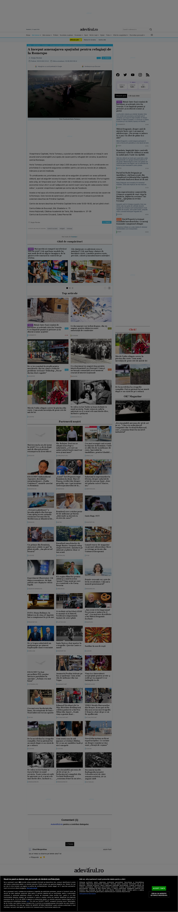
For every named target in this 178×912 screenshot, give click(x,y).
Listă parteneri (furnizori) (87, 893)
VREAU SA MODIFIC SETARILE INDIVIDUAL (159, 894)
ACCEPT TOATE (159, 888)
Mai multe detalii (32, 888)
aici (28, 901)
